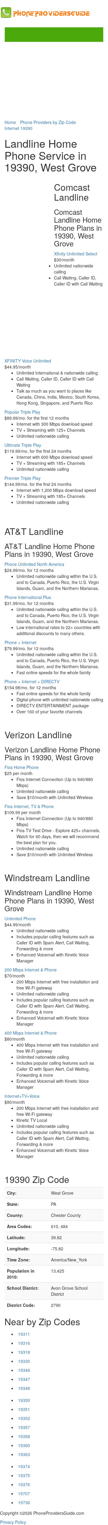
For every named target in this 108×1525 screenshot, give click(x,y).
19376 (24, 1484)
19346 (24, 1370)
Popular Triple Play (22, 412)
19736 (24, 1502)
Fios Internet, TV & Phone (29, 806)
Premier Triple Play (22, 478)
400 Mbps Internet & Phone (30, 1033)
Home (10, 122)
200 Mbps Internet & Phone (30, 970)
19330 (24, 1361)
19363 (24, 1454)
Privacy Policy (13, 1522)
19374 (24, 1466)
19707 (24, 1493)
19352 (24, 1418)
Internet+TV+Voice (22, 1096)
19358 (24, 1436)
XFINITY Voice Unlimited (27, 361)
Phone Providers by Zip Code (48, 122)
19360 (24, 1445)
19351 (24, 1409)
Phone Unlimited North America (34, 564)
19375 (24, 1475)
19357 (24, 1427)
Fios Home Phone (21, 767)
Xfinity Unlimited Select (75, 254)
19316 (24, 1343)
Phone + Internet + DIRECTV (31, 681)
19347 (24, 1379)
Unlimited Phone (20, 918)
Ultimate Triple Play (22, 445)
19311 (24, 1334)
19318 (24, 1352)
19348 (24, 1388)
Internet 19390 (18, 128)
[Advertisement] (54, 80)
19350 (24, 1400)
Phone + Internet (20, 642)
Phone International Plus (27, 597)
